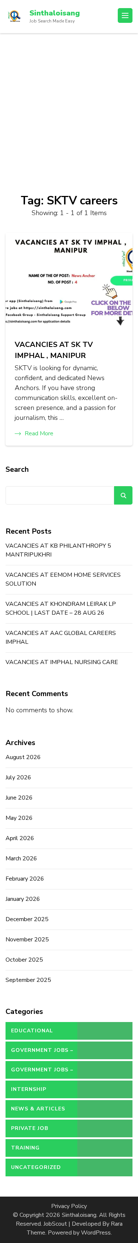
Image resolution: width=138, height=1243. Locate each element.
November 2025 (27, 939)
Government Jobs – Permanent (42, 1072)
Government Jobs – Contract (42, 1053)
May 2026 (19, 818)
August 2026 (23, 757)
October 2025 (24, 960)
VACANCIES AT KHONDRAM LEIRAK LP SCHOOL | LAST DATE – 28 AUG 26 (61, 608)
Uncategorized (36, 1167)
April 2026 (20, 838)
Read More (39, 433)
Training (25, 1147)
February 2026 (25, 879)
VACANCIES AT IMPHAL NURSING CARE (62, 662)
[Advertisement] (69, 106)
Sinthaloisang (54, 13)
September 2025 (28, 980)
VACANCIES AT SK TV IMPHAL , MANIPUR (54, 350)
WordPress (96, 1233)
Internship (28, 1089)
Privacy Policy (69, 1206)
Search (17, 469)
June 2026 (19, 798)
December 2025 (27, 919)
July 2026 (18, 777)
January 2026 (23, 899)
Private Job (29, 1128)
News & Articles (38, 1108)
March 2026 (21, 858)
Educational (32, 1030)
